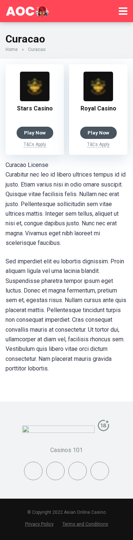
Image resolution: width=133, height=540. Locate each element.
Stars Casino (35, 108)
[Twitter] (55, 471)
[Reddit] (100, 471)
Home (12, 49)
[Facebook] (33, 471)
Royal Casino (98, 108)
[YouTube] (77, 471)
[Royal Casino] (98, 99)
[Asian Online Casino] (28, 10)
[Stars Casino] (35, 99)
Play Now (35, 133)
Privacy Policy (39, 524)
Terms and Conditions (85, 524)
